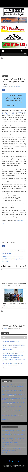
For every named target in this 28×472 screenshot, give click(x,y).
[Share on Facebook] (3, 90)
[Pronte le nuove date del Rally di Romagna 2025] (14, 289)
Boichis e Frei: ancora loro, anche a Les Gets (12, 452)
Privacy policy (19, 463)
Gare (4, 337)
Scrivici (14, 463)
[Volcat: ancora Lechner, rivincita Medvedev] (14, 269)
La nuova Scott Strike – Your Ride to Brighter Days (13, 410)
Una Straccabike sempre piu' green (10, 442)
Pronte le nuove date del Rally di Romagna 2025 (14, 304)
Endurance (5, 76)
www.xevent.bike (19, 220)
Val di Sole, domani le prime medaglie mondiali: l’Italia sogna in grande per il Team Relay (12, 259)
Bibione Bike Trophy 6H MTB (16, 86)
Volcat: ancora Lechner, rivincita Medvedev (14, 283)
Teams (5, 368)
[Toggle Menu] (25, 54)
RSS (11, 463)
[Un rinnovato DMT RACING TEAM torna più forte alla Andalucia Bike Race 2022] (14, 311)
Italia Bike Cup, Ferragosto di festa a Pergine (12, 406)
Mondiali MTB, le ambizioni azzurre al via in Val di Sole (13, 252)
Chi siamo (8, 463)
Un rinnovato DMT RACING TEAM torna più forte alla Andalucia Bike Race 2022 (14, 326)
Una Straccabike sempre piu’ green (11, 341)
